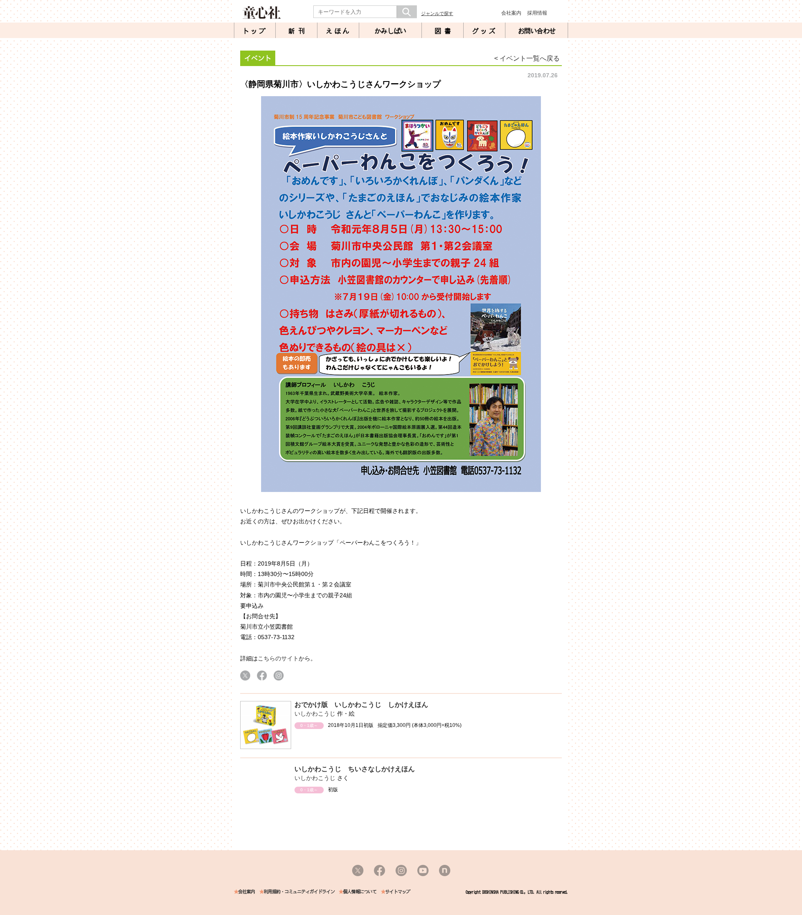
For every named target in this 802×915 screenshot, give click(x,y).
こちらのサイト (278, 658)
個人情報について (359, 892)
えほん (338, 31)
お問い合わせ (537, 31)
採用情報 (537, 13)
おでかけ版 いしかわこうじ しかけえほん (361, 704)
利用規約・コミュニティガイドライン (299, 892)
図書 (444, 31)
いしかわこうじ (314, 713)
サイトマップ (397, 892)
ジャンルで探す (437, 13)
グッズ (484, 31)
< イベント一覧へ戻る (527, 58)
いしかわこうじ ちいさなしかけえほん (354, 768)
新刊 (298, 31)
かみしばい (390, 31)
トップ (254, 31)
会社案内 (511, 13)
